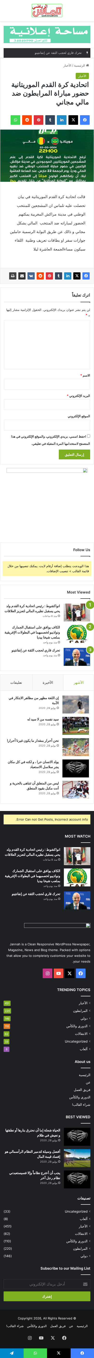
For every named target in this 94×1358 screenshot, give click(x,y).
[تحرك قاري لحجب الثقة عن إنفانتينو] (77, 657)
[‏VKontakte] (31, 276)
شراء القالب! (81, 1105)
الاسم (85, 375)
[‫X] (77, 276)
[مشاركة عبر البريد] (22, 276)
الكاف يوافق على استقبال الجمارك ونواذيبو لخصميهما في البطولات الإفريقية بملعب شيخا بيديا (32, 632)
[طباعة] (12, 276)
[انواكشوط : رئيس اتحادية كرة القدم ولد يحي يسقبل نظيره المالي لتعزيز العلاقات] (77, 613)
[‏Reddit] (40, 276)
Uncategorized (76, 1041)
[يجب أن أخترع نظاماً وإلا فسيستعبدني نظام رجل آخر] (77, 1179)
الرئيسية (80, 65)
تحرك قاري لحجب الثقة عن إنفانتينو (36, 650)
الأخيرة (48, 682)
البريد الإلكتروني (78, 396)
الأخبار (67, 65)
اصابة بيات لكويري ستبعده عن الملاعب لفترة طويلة (47, 54)
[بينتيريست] (49, 276)
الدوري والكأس (76, 1026)
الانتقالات (81, 1034)
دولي (84, 1018)
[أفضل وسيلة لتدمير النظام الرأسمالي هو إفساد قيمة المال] (77, 1158)
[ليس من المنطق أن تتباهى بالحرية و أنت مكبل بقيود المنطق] (75, 790)
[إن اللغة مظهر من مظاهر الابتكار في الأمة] (75, 704)
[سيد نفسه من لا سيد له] (75, 726)
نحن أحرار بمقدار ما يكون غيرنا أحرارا (33, 740)
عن (88, 1082)
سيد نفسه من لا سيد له (43, 719)
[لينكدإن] (67, 276)
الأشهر (79, 682)
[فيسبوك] (86, 276)
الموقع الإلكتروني (79, 416)
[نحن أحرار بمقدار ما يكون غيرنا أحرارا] (75, 747)
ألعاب (83, 1049)
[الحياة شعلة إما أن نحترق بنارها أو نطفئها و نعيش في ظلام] (77, 1137)
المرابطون (80, 1011)
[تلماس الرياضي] (47, 10)
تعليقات (16, 682)
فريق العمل (82, 1090)
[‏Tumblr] (58, 276)
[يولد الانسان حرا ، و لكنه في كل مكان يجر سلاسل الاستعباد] (75, 768)
